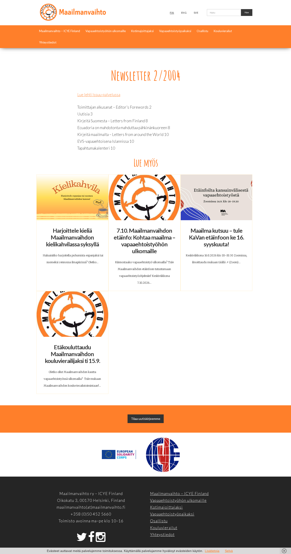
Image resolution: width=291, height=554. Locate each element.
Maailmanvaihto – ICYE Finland (59, 31)
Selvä (229, 551)
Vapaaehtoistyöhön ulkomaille (105, 31)
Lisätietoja (212, 551)
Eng (184, 12)
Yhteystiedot (47, 42)
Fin (172, 12)
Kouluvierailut (223, 31)
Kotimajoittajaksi (142, 31)
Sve (196, 12)
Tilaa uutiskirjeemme (145, 419)
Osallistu (202, 31)
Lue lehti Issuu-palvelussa (98, 94)
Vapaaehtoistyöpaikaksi (175, 31)
